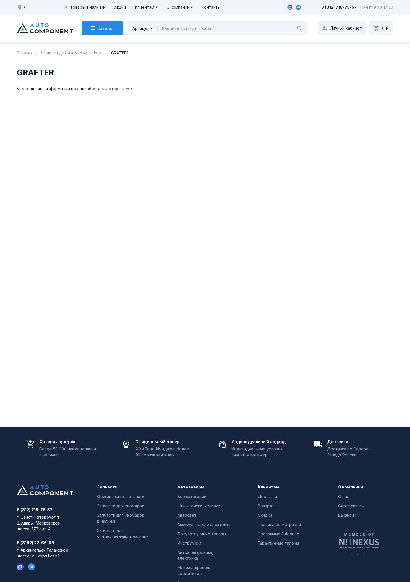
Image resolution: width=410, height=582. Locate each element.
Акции (120, 7)
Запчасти (107, 487)
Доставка (267, 496)
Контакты (211, 7)
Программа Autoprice (278, 533)
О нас (343, 496)
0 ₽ (385, 28)
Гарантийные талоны (278, 543)
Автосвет (187, 515)
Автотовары (191, 487)
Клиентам (144, 7)
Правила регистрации (279, 524)
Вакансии (347, 515)
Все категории (192, 496)
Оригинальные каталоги (120, 496)
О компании (178, 7)
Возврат (266, 505)
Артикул (140, 28)
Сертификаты (351, 505)
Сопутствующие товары (202, 533)
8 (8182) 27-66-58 (35, 543)
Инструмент (190, 543)
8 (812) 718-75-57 (339, 7)
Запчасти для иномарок (120, 505)
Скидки (265, 515)
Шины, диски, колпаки (199, 505)
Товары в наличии (87, 7)
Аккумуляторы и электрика (204, 524)
